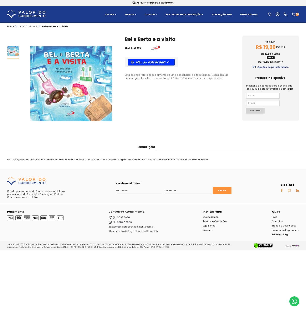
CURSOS (150, 14)
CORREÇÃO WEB (222, 14)
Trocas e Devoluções (284, 225)
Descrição (146, 147)
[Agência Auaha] (288, 245)
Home (10, 26)
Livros (21, 26)
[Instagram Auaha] (289, 191)
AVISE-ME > (255, 110)
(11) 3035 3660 (121, 217)
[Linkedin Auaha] (297, 191)
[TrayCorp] (295, 245)
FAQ (274, 217)
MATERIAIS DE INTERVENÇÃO (183, 14)
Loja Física (209, 225)
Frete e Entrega (281, 234)
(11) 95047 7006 (122, 222)
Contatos (277, 221)
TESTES (109, 14)
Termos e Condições (215, 221)
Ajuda (276, 211)
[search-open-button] (270, 14)
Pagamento (16, 211)
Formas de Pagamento (285, 230)
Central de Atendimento (126, 211)
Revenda (208, 230)
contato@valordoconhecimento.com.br (131, 226)
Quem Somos (211, 217)
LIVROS (129, 14)
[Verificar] (263, 247)
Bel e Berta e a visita (55, 26)
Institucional (212, 211)
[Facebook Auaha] (281, 191)
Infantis (33, 26)
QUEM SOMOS (249, 14)
